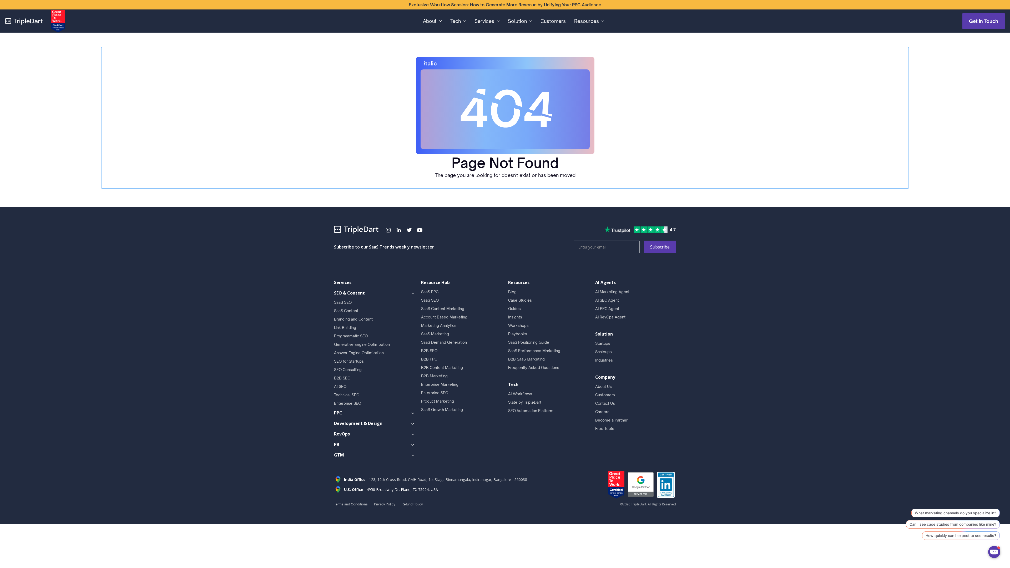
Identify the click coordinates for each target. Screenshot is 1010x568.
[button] (432, 21)
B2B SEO (342, 378)
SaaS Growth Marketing (442, 409)
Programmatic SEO (351, 336)
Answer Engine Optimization (359, 353)
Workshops (518, 325)
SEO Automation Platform (530, 410)
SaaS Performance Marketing (534, 350)
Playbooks (517, 334)
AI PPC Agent (607, 308)
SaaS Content (346, 310)
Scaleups (603, 351)
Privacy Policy (384, 504)
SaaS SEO (343, 302)
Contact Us (605, 403)
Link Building (345, 327)
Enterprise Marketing (439, 384)
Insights (515, 317)
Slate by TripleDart (524, 402)
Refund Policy (412, 504)
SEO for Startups (349, 361)
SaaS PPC (429, 292)
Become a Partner (611, 420)
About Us (603, 386)
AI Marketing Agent (612, 292)
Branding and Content (353, 319)
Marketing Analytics (438, 325)
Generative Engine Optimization (362, 344)
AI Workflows (520, 394)
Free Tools (604, 428)
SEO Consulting (348, 369)
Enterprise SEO (347, 403)
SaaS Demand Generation (444, 342)
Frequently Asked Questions (533, 367)
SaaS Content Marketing (442, 308)
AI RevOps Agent (610, 317)
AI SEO (340, 386)
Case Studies (520, 300)
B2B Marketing (434, 376)
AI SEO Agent (607, 300)
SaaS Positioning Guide (528, 342)
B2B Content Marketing (442, 367)
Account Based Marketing (444, 317)
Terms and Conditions (351, 504)
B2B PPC (429, 359)
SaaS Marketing (435, 334)
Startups (602, 343)
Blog (512, 292)
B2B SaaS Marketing (526, 359)
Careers (602, 411)
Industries (604, 360)
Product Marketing (437, 401)
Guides (514, 308)
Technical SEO (346, 395)
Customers (553, 21)
